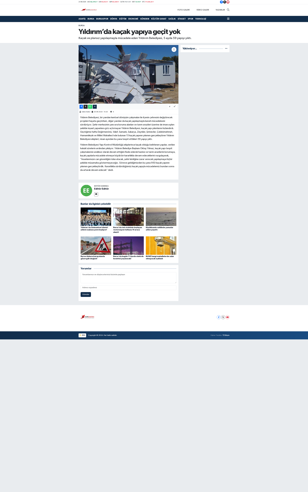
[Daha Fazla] (95, 107)
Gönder (85, 294)
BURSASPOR (102, 19)
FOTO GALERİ (184, 10)
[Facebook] (219, 317)
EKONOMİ (133, 19)
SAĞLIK (172, 19)
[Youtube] (227, 317)
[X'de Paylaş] (85, 107)
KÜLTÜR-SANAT (158, 19)
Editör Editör (86, 112)
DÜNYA (113, 19)
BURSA (91, 19)
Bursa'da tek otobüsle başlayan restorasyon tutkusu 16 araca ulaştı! (127, 230)
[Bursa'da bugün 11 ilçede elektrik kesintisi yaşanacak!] (128, 246)
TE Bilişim (225, 335)
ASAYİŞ (82, 19)
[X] (223, 317)
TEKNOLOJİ (200, 19)
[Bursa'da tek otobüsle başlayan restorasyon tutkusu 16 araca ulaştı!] (128, 217)
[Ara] (228, 10)
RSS (83, 335)
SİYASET (182, 19)
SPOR (190, 19)
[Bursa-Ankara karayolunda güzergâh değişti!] (96, 246)
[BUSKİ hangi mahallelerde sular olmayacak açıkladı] (161, 246)
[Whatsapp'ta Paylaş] (90, 107)
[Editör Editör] (86, 190)
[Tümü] (226, 49)
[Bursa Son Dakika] (89, 10)
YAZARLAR (220, 10)
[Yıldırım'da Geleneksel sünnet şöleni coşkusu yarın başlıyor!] (96, 217)
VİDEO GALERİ (202, 10)
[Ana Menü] (228, 18)
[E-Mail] (96, 194)
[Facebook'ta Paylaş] (81, 107)
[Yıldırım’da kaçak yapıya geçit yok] (129, 74)
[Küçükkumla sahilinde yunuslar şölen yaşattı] (161, 217)
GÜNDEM (144, 19)
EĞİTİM (122, 19)
